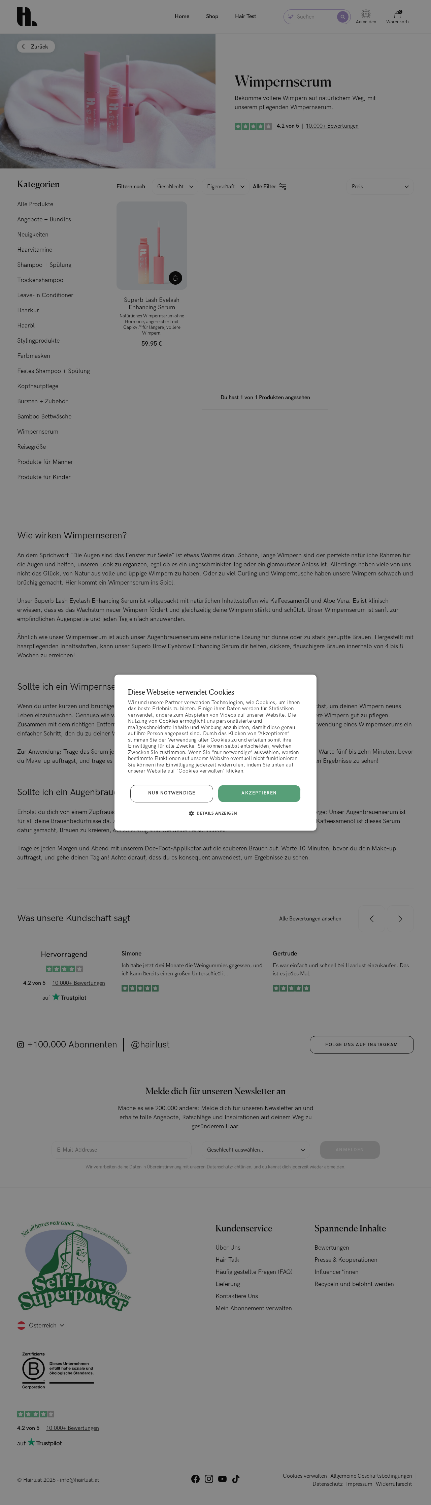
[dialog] (215, 752)
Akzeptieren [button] (259, 793)
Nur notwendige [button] (172, 793)
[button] (215, 813)
